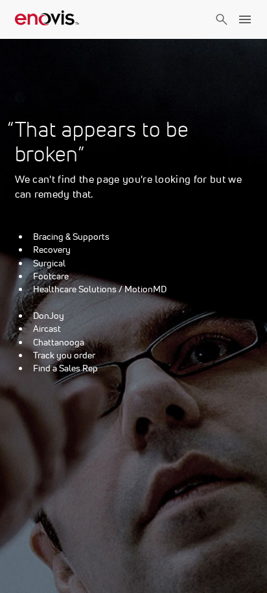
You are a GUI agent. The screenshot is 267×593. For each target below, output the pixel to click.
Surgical (49, 263)
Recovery (52, 249)
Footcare (51, 276)
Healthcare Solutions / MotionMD (100, 289)
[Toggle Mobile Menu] (245, 19)
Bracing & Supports (71, 236)
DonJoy (48, 315)
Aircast (47, 328)
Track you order (64, 355)
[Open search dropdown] (221, 31)
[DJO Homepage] (47, 19)
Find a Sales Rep (65, 368)
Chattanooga (58, 342)
